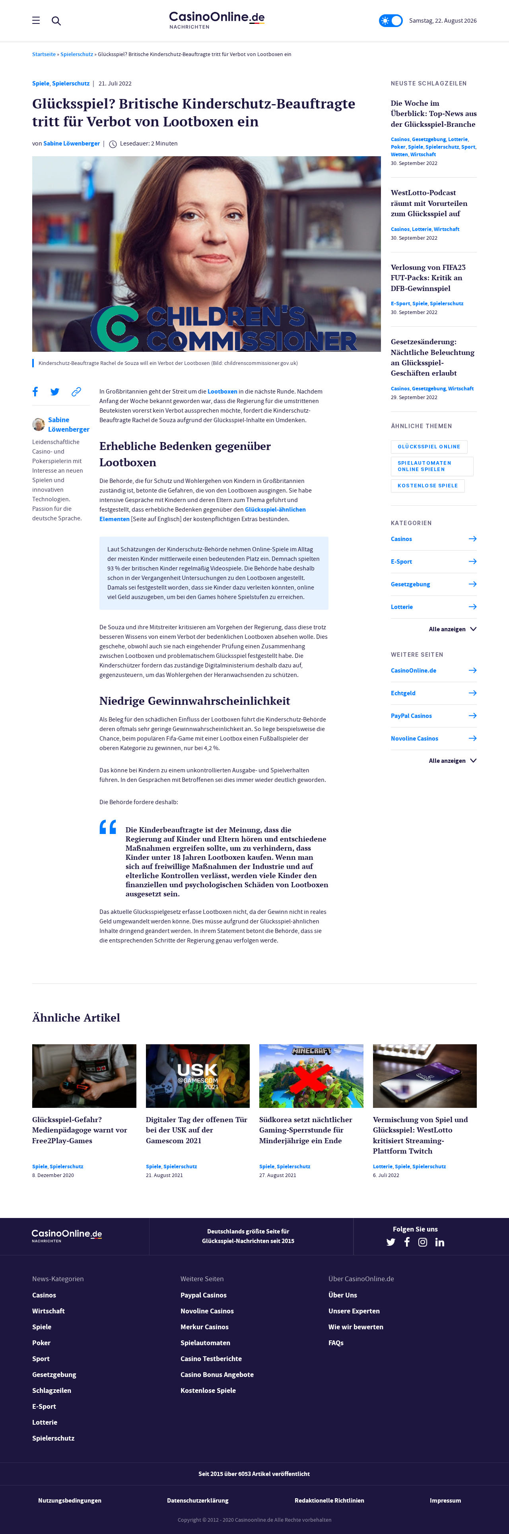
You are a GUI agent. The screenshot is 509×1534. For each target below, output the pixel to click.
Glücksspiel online (429, 447)
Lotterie (458, 139)
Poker (398, 147)
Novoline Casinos (414, 738)
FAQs (336, 1343)
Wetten (399, 154)
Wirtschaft (423, 154)
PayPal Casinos (411, 716)
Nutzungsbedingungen (69, 1500)
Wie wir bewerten (355, 1327)
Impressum (445, 1500)
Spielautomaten (205, 1343)
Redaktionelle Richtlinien (329, 1500)
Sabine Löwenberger (71, 143)
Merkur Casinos (205, 1327)
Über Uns (342, 1295)
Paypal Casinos (204, 1295)
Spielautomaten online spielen (424, 466)
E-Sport (400, 303)
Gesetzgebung (429, 139)
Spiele (40, 83)
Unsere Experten (354, 1311)
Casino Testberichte (211, 1358)
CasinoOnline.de (413, 670)
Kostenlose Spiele (428, 486)
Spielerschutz (76, 54)
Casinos (400, 139)
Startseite (44, 54)
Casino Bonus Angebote (217, 1374)
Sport (468, 147)
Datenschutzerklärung (198, 1500)
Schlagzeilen (51, 1390)
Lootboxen (222, 391)
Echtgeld (403, 693)
